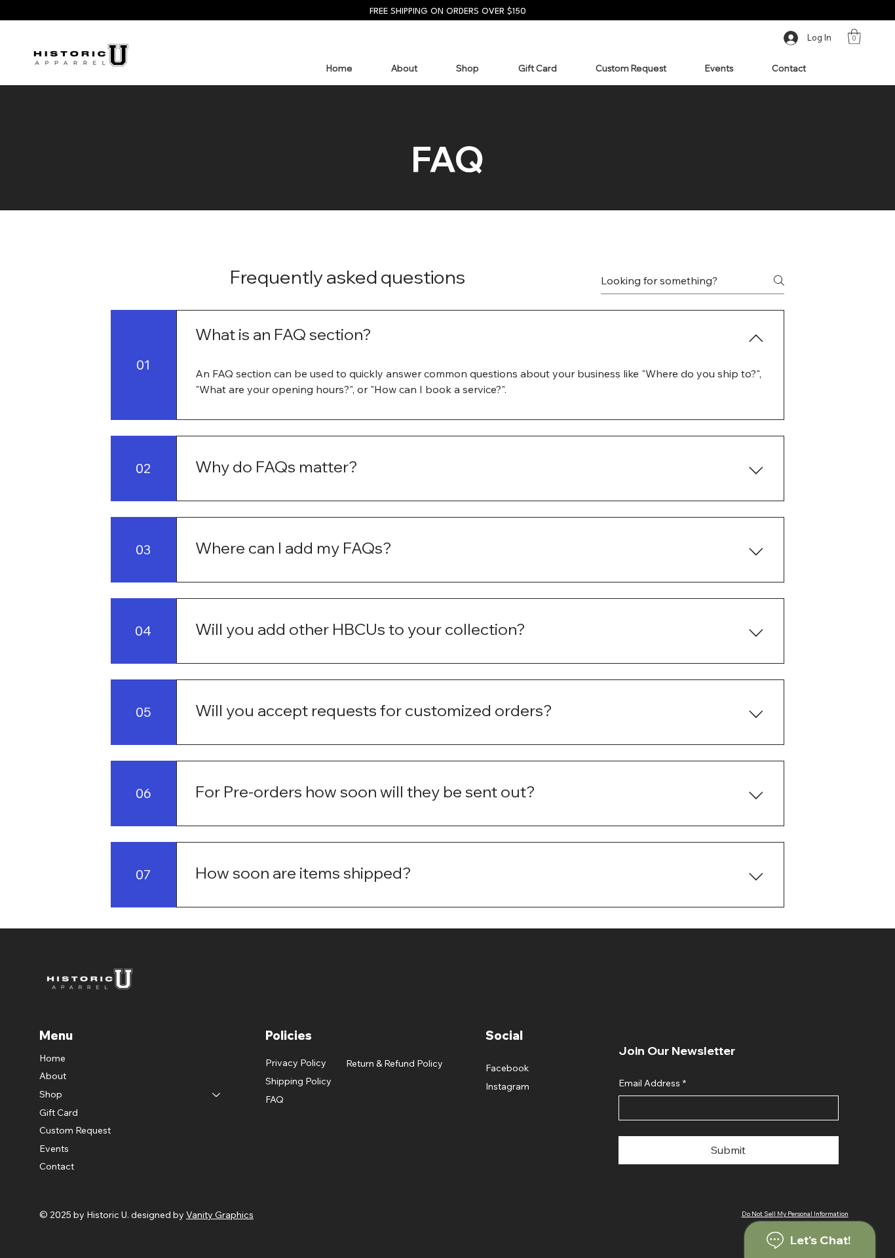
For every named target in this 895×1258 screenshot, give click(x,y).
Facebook (507, 1068)
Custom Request (75, 1130)
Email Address (652, 1083)
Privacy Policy (295, 1063)
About (52, 1076)
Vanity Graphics (220, 1215)
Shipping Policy (298, 1081)
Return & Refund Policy (394, 1063)
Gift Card (58, 1112)
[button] (854, 36)
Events (54, 1148)
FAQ (274, 1099)
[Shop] (216, 1095)
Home (52, 1058)
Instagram (507, 1086)
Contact (56, 1166)
